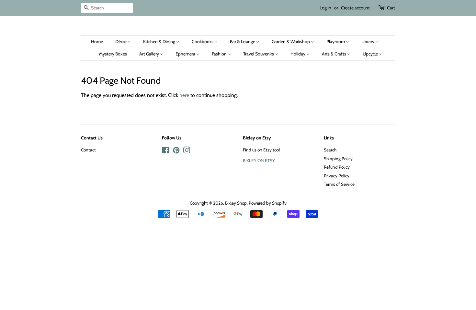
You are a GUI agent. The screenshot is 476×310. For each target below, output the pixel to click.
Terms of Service (339, 184)
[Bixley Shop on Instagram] (186, 151)
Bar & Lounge (243, 41)
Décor (121, 41)
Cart (391, 8)
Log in (325, 8)
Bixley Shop (236, 203)
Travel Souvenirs (259, 54)
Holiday (298, 54)
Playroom (336, 41)
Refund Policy (337, 167)
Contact (88, 149)
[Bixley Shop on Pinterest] (176, 151)
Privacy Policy (336, 175)
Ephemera (186, 54)
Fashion (220, 54)
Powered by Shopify (268, 203)
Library (368, 41)
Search (330, 149)
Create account (355, 8)
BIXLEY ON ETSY (259, 160)
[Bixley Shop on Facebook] (165, 151)
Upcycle (371, 54)
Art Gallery (149, 54)
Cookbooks (203, 41)
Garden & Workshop (291, 41)
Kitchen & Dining (159, 41)
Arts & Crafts (334, 54)
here (184, 95)
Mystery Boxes (113, 54)
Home (97, 41)
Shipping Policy (338, 158)
